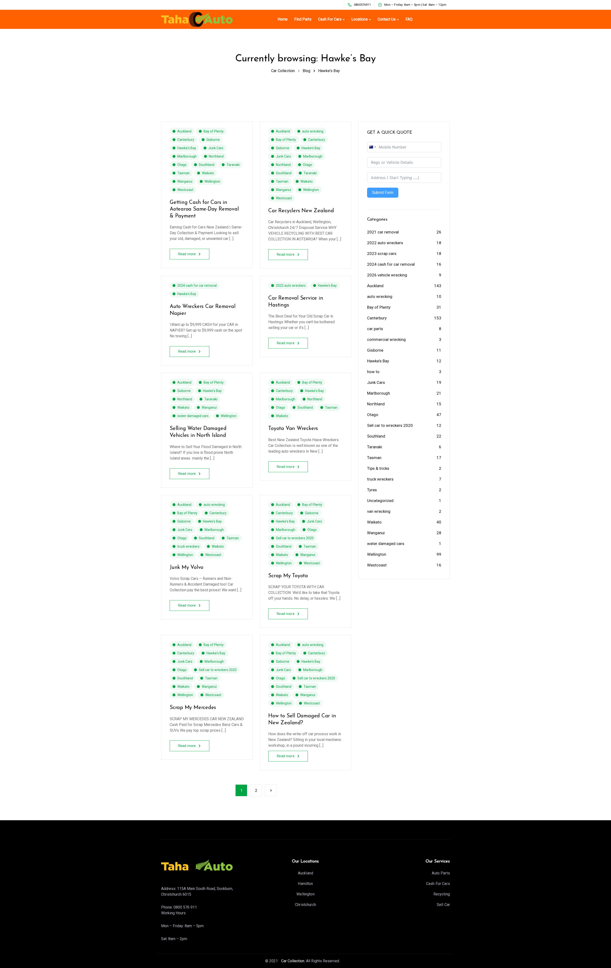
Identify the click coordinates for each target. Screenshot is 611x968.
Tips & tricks (378, 468)
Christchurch (305, 904)
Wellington (212, 181)
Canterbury (185, 140)
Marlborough (187, 156)
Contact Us (387, 19)
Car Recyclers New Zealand (301, 211)
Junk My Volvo (186, 567)
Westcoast (185, 190)
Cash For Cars (330, 19)
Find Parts (302, 19)
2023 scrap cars (381, 253)
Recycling (441, 894)
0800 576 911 (185, 907)
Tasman (183, 173)
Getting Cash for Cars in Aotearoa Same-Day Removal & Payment (204, 209)
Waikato (208, 173)
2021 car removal (383, 232)
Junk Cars (215, 148)
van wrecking (378, 511)
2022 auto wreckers (291, 285)
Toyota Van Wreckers (293, 428)
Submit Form (382, 192)
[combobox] (372, 147)
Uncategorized (380, 500)
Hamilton (305, 883)
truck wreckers (188, 546)
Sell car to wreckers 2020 (295, 538)
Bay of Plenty (214, 131)
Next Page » (271, 790)
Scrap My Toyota (288, 576)
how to (373, 371)
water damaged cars (193, 416)
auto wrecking (312, 131)
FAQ (409, 19)
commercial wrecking (386, 339)
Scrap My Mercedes (193, 707)
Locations (359, 19)
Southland (206, 165)
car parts (375, 328)
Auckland (184, 131)
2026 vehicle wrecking (387, 275)
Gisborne (213, 140)
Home (283, 19)
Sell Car (443, 904)
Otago (182, 165)
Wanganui (184, 181)
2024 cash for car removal (197, 285)
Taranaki (233, 165)
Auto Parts (441, 873)
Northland (216, 156)
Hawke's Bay (186, 148)
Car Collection (292, 961)
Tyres (372, 489)
